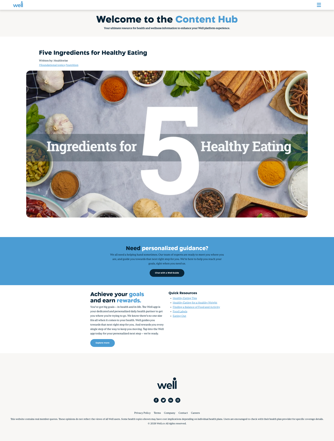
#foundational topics (52, 65)
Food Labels (180, 311)
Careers (195, 413)
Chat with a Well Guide (167, 273)
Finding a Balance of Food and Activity (196, 307)
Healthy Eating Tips (185, 298)
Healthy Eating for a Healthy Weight (195, 303)
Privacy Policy (142, 413)
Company (169, 413)
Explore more (102, 343)
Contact (183, 413)
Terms (157, 413)
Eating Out (179, 316)
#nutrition (71, 65)
